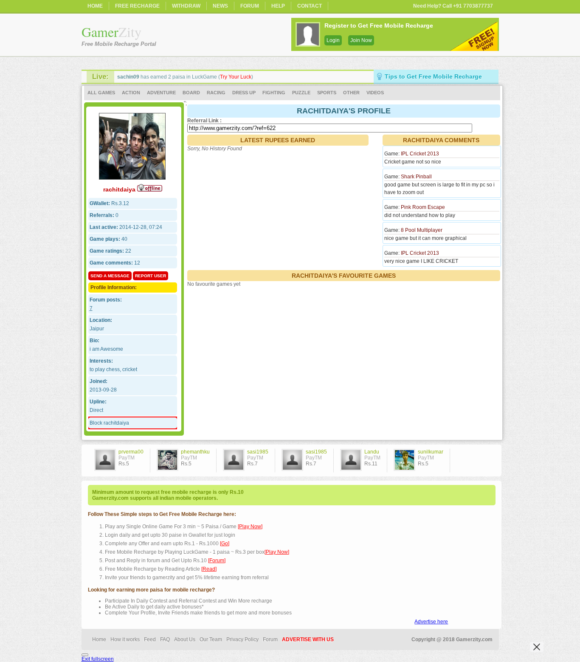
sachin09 (128, 77)
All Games (101, 92)
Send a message (110, 275)
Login (333, 40)
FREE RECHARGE (137, 6)
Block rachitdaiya (109, 423)
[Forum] (216, 560)
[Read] (209, 569)
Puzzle (301, 92)
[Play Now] (250, 527)
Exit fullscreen (98, 659)
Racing (216, 92)
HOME (95, 6)
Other (351, 92)
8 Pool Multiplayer (421, 230)
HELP (278, 6)
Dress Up (244, 92)
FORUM (249, 6)
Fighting (273, 92)
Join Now (361, 40)
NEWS (220, 6)
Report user (150, 275)
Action (131, 92)
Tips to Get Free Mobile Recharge (433, 76)
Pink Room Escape (423, 207)
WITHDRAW (186, 6)
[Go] (224, 544)
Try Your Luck (235, 77)
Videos (375, 92)
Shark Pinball (416, 177)
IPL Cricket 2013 (420, 154)
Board (191, 92)
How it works (125, 639)
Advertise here (431, 622)
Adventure (161, 92)
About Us (184, 639)
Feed (150, 639)
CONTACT (309, 6)
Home (99, 639)
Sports (326, 92)
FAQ (165, 639)
